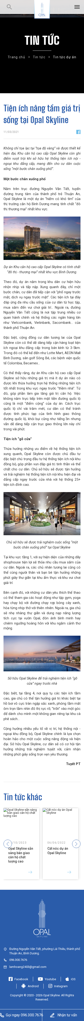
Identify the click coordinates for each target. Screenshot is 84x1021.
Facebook (21, 979)
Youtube (50, 979)
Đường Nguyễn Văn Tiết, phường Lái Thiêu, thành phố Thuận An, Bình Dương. (44, 951)
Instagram (61, 986)
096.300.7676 (18, 960)
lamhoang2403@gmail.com (27, 967)
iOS (73, 979)
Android (33, 986)
